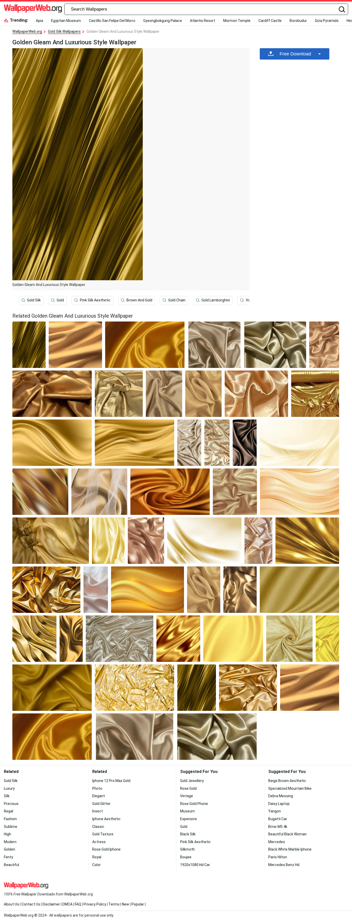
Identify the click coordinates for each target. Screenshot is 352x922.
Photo (97, 788)
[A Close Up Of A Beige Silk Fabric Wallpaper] (203, 394)
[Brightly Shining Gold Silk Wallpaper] (95, 589)
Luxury (9, 788)
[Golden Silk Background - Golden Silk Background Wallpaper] (170, 491)
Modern (10, 842)
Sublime (10, 827)
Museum (187, 811)
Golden (9, 849)
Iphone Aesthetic (106, 819)
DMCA (67, 904)
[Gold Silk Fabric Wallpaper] (204, 540)
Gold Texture (102, 834)
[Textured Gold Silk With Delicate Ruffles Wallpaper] (178, 638)
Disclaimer (51, 904)
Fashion (10, 819)
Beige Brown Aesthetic (287, 781)
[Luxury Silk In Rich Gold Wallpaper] (46, 589)
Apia (39, 21)
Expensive (188, 819)
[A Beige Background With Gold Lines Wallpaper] (299, 491)
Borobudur (298, 21)
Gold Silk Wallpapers (64, 31)
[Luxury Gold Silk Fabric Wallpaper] (52, 394)
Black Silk (188, 834)
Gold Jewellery (192, 781)
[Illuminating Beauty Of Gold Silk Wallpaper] (299, 589)
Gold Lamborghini (216, 300)
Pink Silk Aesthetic (95, 300)
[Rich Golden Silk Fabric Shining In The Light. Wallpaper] (217, 442)
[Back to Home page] (33, 9)
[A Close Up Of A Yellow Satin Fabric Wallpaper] (145, 345)
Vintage (186, 796)
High (7, 834)
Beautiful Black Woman (287, 834)
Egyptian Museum (66, 21)
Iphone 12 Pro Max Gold (111, 781)
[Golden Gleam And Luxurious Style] (29, 345)
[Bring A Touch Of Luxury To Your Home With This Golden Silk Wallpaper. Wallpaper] (164, 394)
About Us (11, 904)
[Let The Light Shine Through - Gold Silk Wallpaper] (108, 540)
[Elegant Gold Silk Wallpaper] (275, 345)
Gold (60, 300)
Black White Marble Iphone (290, 849)
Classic (98, 827)
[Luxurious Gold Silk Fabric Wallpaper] (214, 345)
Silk (7, 796)
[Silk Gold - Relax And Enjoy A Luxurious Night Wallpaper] (235, 491)
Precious (11, 804)
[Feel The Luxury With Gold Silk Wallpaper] (146, 540)
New (125, 904)
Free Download (295, 53)
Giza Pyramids (327, 21)
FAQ (78, 904)
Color (96, 865)
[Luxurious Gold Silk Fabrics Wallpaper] (134, 687)
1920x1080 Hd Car (195, 865)
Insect (97, 811)
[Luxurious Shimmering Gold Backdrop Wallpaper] (99, 491)
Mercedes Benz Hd (283, 865)
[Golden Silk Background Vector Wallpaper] (233, 638)
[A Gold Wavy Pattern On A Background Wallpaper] (34, 638)
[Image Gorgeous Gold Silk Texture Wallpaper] (324, 345)
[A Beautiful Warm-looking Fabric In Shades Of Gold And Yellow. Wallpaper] (119, 394)
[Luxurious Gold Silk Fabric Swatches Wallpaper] (119, 638)
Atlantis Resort (202, 21)
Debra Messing (280, 796)
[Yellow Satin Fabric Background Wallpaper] (327, 638)
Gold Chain (177, 300)
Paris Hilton (277, 857)
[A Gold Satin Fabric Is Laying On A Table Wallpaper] (315, 394)
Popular (137, 904)
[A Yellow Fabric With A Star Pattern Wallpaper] (289, 638)
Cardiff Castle (270, 21)
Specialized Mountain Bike (290, 788)
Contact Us (30, 904)
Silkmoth (187, 849)
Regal (8, 811)
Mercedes (276, 842)
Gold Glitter (101, 804)
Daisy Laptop (279, 804)
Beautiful (11, 865)
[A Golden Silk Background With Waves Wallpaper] (134, 442)
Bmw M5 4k (277, 827)
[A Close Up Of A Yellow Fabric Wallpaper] (75, 345)
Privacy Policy (94, 904)
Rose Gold (188, 788)
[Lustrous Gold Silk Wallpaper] (299, 442)
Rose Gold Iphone (106, 849)
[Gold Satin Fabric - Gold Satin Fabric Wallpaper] (248, 687)
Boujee (185, 857)
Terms (114, 904)
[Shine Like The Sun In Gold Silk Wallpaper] (245, 442)
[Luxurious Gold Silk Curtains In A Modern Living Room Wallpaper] (52, 442)
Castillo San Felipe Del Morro (112, 21)
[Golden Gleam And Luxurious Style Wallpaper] (196, 687)
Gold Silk (34, 300)
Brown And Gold (139, 300)
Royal (96, 857)
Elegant (98, 796)
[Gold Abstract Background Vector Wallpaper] (40, 491)
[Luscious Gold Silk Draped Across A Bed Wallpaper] (147, 589)
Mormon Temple (236, 21)
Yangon (274, 811)
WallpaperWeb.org (27, 31)
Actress (99, 842)
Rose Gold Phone (194, 804)
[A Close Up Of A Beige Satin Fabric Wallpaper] (189, 442)
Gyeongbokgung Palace (162, 21)
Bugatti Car (277, 819)
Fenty (8, 857)
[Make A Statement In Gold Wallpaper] (307, 540)
